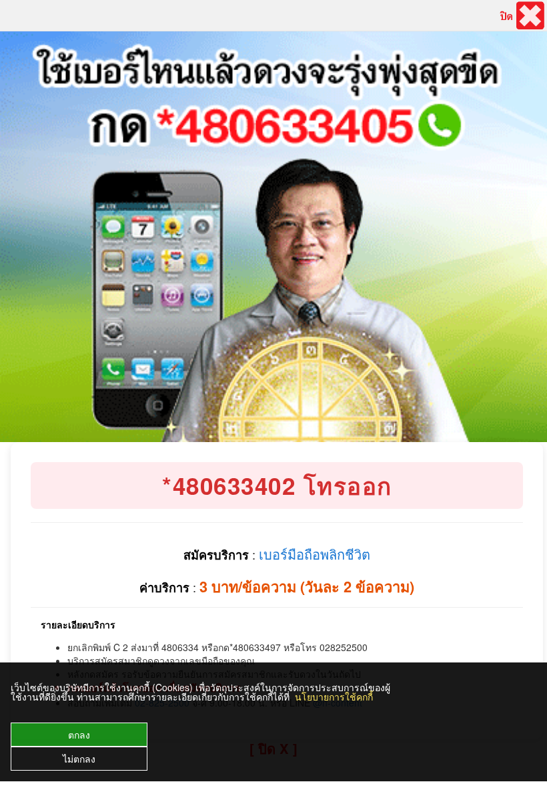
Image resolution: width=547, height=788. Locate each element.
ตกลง (79, 734)
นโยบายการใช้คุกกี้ (334, 696)
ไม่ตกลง (79, 758)
